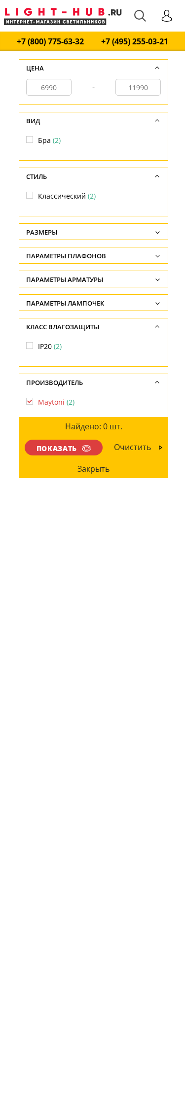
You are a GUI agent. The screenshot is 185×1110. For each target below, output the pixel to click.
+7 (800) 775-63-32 (50, 41)
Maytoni (56, 402)
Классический (67, 196)
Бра (49, 140)
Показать (57, 448)
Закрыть (93, 468)
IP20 (50, 346)
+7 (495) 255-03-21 (134, 41)
